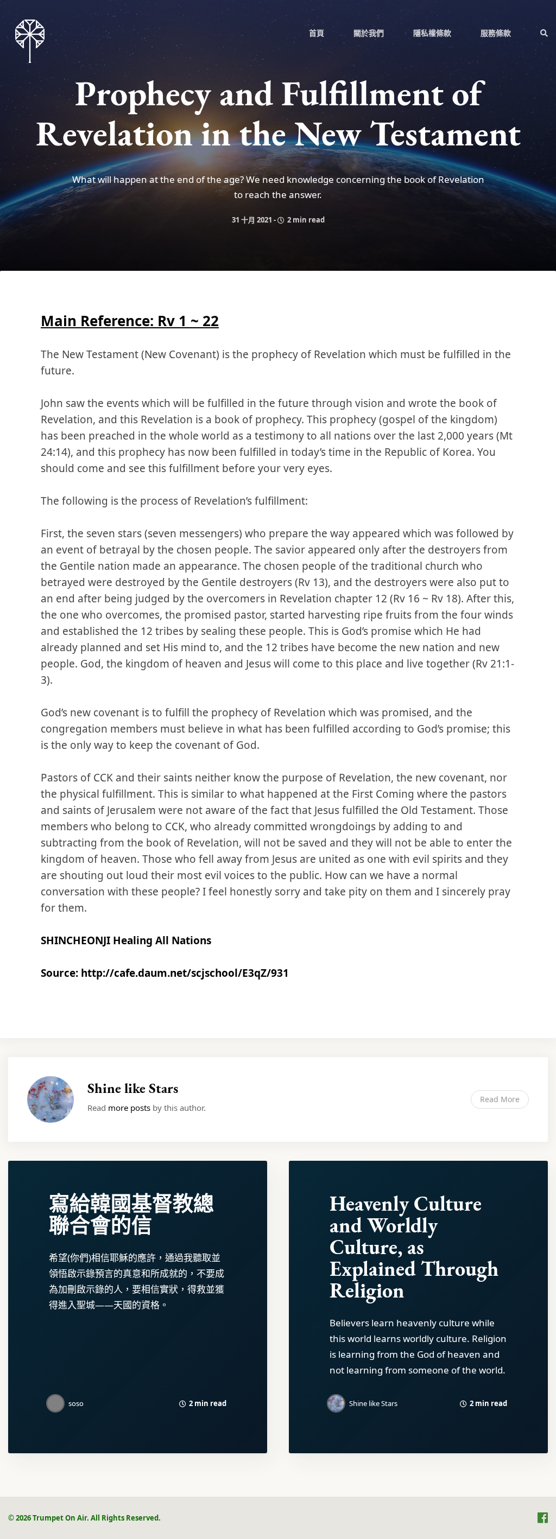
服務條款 (496, 33)
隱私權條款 (432, 33)
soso (76, 1403)
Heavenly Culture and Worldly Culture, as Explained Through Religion (414, 1246)
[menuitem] (316, 32)
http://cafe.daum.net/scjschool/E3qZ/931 (185, 973)
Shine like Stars (132, 1088)
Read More (500, 1099)
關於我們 (368, 33)
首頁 (316, 33)
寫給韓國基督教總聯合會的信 (131, 1214)
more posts (129, 1107)
